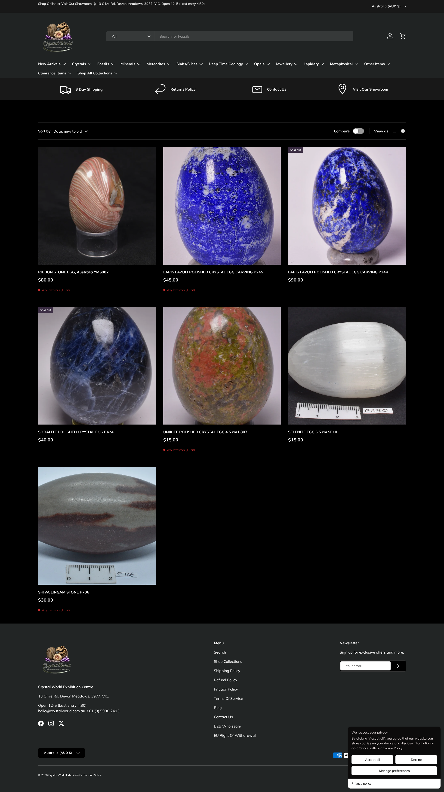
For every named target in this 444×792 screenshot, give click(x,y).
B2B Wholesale (227, 726)
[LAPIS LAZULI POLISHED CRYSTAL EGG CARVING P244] (347, 206)
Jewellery (284, 64)
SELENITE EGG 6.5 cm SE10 (312, 432)
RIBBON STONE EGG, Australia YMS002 (73, 272)
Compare (342, 131)
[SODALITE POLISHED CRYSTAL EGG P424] (97, 366)
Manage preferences (394, 771)
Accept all (372, 760)
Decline (416, 760)
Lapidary (311, 64)
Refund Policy (225, 680)
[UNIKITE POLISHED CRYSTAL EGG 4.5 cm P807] (222, 366)
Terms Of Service (228, 698)
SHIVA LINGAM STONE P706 (63, 592)
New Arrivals (49, 64)
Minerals (127, 64)
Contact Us (223, 717)
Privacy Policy (226, 689)
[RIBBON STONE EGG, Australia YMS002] (97, 206)
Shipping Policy (227, 670)
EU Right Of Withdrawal (235, 735)
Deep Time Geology (226, 64)
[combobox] (229, 36)
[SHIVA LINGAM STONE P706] (97, 526)
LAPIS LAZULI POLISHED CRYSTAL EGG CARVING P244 (338, 272)
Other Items (374, 64)
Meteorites (156, 64)
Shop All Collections (94, 73)
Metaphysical (341, 64)
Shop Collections (228, 661)
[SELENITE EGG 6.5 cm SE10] (347, 366)
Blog (218, 707)
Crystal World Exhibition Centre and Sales (74, 775)
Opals (259, 64)
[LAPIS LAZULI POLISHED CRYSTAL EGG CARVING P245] (222, 206)
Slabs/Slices (186, 64)
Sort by (44, 131)
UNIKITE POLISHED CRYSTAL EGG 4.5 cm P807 (205, 432)
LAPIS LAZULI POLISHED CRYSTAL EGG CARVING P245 (213, 272)
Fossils (103, 64)
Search (220, 652)
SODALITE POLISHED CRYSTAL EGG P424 (76, 432)
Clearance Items (52, 73)
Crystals (79, 64)
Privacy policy (361, 783)
